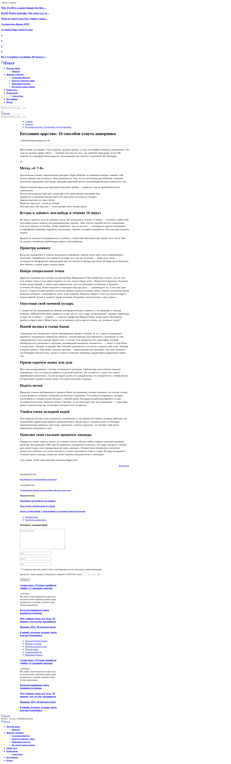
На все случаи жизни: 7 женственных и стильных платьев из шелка (52, 511)
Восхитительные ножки (23, 86)
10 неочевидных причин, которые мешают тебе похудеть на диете (45, 490)
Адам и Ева (17, 95)
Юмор (9, 102)
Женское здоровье (15, 74)
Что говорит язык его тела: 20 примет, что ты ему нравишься (38, 620)
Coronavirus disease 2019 (15, 24)
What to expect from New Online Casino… (24, 18)
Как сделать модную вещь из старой (37, 506)
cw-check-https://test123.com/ (17, 29)
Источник (124, 465)
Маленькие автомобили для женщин (37, 501)
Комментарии (31, 517)
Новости (16, 71)
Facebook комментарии (35, 519)
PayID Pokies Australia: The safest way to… (25, 13)
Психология (12, 92)
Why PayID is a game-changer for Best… (23, 7)
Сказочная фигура (21, 77)
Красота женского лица (23, 80)
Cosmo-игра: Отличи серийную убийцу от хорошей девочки (38, 587)
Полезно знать (13, 68)
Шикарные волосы (21, 83)
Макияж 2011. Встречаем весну (38, 627)
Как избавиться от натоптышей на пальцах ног (38, 479)
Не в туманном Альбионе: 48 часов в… (23, 56)
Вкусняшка (12, 99)
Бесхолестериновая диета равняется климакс (34, 611)
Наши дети (11, 89)
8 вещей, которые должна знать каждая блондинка (38, 634)
